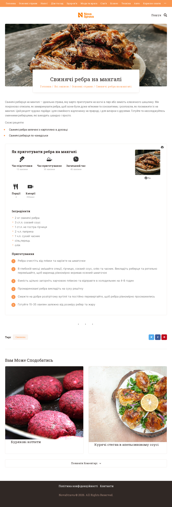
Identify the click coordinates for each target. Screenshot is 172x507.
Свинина (20, 337)
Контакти (107, 486)
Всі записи (61, 86)
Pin (149, 178)
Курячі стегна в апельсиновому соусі (126, 444)
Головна (45, 86)
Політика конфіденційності (79, 486)
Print (162, 148)
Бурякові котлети (26, 442)
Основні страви (82, 86)
